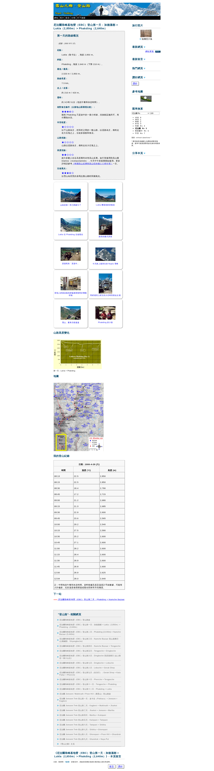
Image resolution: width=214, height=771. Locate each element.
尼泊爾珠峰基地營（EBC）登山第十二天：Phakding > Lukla (85, 689)
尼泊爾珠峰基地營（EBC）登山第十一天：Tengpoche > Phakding (88, 684)
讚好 (120, 766)
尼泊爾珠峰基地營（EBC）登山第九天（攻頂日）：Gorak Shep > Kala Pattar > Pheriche (90, 673)
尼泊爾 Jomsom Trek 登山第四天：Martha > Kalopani (82, 715)
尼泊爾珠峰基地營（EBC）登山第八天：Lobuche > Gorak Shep (87, 668)
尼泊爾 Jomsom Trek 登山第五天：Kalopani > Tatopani (83, 720)
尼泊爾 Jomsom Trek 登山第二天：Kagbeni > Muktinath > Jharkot (88, 705)
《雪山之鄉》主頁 (67, 744)
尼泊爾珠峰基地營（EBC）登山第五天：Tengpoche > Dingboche (87, 651)
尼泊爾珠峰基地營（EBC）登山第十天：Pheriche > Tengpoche (86, 679)
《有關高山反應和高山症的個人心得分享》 (92, 164)
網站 (56, 18)
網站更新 (152, 51)
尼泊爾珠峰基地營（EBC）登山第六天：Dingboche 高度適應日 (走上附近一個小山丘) (90, 657)
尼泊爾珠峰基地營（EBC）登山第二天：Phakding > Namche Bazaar (91, 599)
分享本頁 (138, 153)
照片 (62, 18)
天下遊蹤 (81, 18)
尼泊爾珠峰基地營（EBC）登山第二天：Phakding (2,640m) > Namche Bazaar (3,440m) (90, 633)
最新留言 (138, 59)
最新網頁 (138, 47)
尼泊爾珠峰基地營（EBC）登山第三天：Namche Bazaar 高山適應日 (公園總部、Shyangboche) (88, 640)
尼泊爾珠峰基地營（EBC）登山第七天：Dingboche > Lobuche (86, 663)
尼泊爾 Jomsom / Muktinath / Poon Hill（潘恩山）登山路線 (85, 694)
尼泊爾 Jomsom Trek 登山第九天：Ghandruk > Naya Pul (84, 739)
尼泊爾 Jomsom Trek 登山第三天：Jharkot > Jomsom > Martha (86, 710)
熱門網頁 (138, 68)
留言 (68, 18)
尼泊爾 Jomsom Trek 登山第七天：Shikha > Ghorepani (83, 729)
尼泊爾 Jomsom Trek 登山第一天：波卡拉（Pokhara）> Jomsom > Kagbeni (88, 700)
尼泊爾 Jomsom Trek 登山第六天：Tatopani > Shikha (82, 725)
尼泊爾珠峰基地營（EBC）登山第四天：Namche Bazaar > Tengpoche (90, 646)
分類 (73, 18)
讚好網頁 (138, 77)
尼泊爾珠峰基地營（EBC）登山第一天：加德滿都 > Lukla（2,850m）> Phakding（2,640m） (89, 626)
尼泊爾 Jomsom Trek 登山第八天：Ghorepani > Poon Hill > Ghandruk (90, 734)
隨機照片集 (146, 39)
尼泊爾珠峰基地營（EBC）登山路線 (74, 620)
